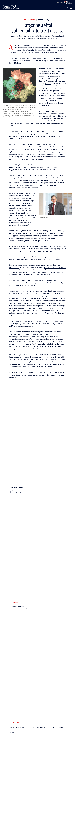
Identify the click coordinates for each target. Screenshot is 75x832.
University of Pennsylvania (48, 60)
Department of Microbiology (22, 60)
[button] (19, 85)
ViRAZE (48, 83)
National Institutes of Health (36, 231)
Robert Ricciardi (37, 45)
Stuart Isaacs (14, 267)
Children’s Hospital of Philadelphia (51, 346)
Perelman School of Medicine (55, 267)
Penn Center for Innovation (54, 332)
